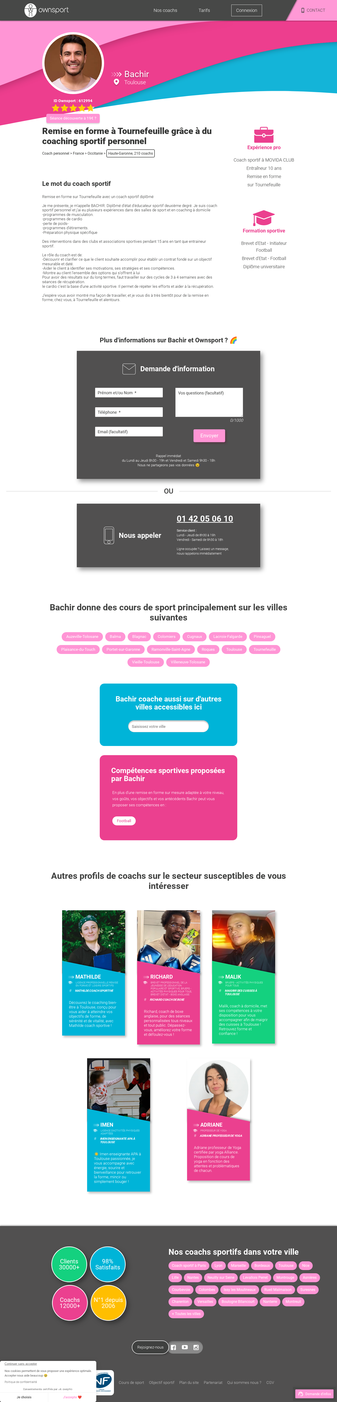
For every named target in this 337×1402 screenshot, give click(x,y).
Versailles (205, 1301)
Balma (115, 636)
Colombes (207, 1289)
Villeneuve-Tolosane (188, 662)
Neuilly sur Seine (220, 1277)
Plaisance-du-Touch (78, 649)
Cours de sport (131, 1382)
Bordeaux (262, 1265)
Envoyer (209, 435)
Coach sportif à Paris (189, 1265)
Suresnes (307, 1289)
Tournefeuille (265, 649)
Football (124, 820)
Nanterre (270, 1301)
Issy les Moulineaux (240, 1289)
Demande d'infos (318, 1394)
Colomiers (167, 636)
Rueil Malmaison (278, 1289)
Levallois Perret (255, 1277)
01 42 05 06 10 (205, 519)
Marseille (238, 1265)
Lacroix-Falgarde (227, 636)
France (78, 153)
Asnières (310, 1277)
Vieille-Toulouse (145, 662)
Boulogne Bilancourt (238, 1301)
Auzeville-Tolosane (82, 636)
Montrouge (285, 1277)
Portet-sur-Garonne (123, 649)
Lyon (218, 1265)
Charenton (180, 1301)
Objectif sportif (161, 1382)
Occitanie (95, 153)
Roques (208, 649)
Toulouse (234, 649)
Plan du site (189, 1382)
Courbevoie (181, 1289)
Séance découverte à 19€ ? (73, 118)
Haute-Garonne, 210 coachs (130, 153)
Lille (175, 1277)
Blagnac (139, 636)
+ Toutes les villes (186, 1314)
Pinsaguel (262, 636)
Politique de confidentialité (21, 1382)
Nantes (193, 1277)
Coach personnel (55, 153)
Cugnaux (194, 636)
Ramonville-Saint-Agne (171, 649)
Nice (305, 1265)
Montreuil (293, 1301)
